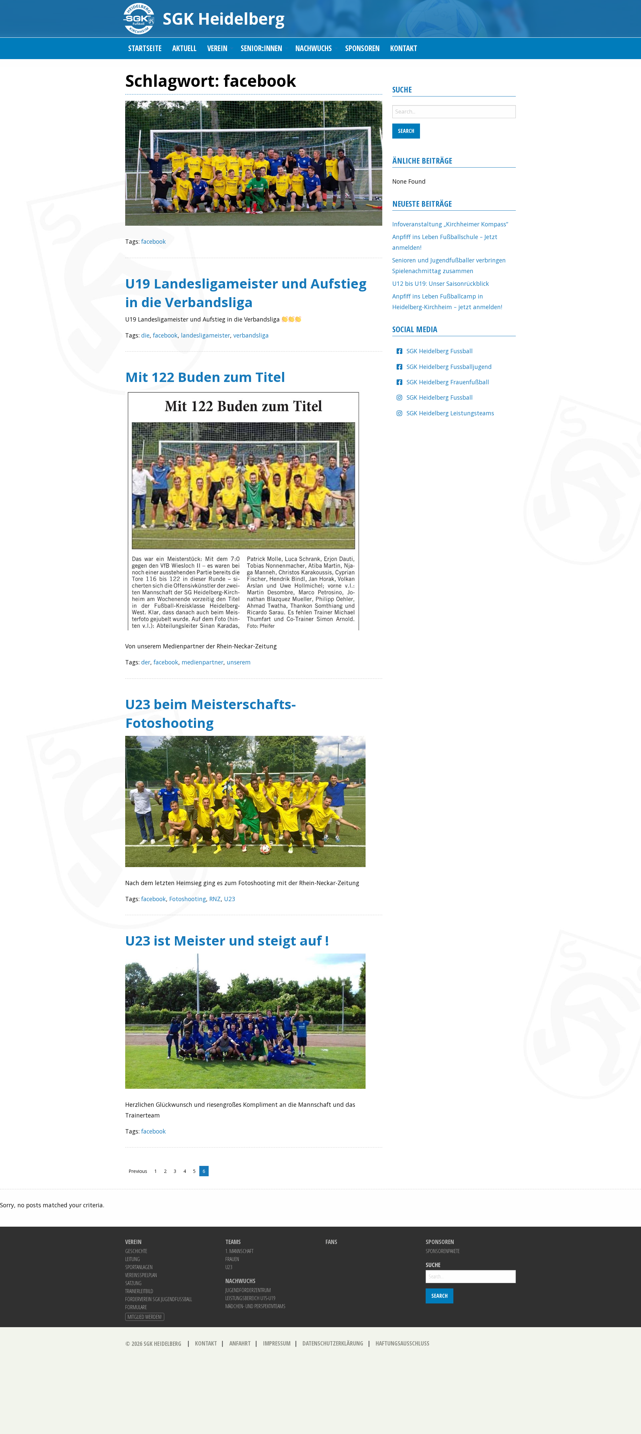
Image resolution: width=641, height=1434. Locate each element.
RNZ (215, 899)
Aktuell (184, 48)
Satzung (133, 1283)
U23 (229, 899)
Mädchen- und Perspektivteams (255, 1306)
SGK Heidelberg (223, 18)
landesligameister (205, 335)
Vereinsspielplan (141, 1275)
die (145, 335)
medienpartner (202, 662)
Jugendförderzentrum (248, 1290)
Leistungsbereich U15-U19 (250, 1298)
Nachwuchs (313, 48)
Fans (331, 1242)
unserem (239, 662)
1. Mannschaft (239, 1251)
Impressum (276, 1343)
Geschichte (136, 1251)
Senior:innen (261, 48)
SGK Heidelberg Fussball (440, 351)
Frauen (232, 1259)
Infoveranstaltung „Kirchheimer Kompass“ (450, 224)
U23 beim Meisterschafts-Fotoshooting (210, 713)
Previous (138, 1171)
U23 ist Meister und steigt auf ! (227, 940)
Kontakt (403, 48)
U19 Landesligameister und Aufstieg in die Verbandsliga (246, 292)
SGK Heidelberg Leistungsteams (450, 413)
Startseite (145, 48)
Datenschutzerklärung (332, 1343)
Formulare (136, 1307)
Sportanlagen (139, 1267)
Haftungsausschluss (402, 1343)
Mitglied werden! (145, 1316)
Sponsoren (362, 48)
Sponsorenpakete (443, 1251)
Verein (217, 48)
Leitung (132, 1259)
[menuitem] (145, 48)
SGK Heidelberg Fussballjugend (449, 367)
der (145, 662)
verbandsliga (251, 335)
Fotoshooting (187, 899)
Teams (233, 1242)
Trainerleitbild (139, 1291)
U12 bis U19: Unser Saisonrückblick (440, 283)
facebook (153, 241)
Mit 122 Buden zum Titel (205, 377)
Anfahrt (240, 1343)
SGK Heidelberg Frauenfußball (448, 382)
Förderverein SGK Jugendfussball (158, 1299)
